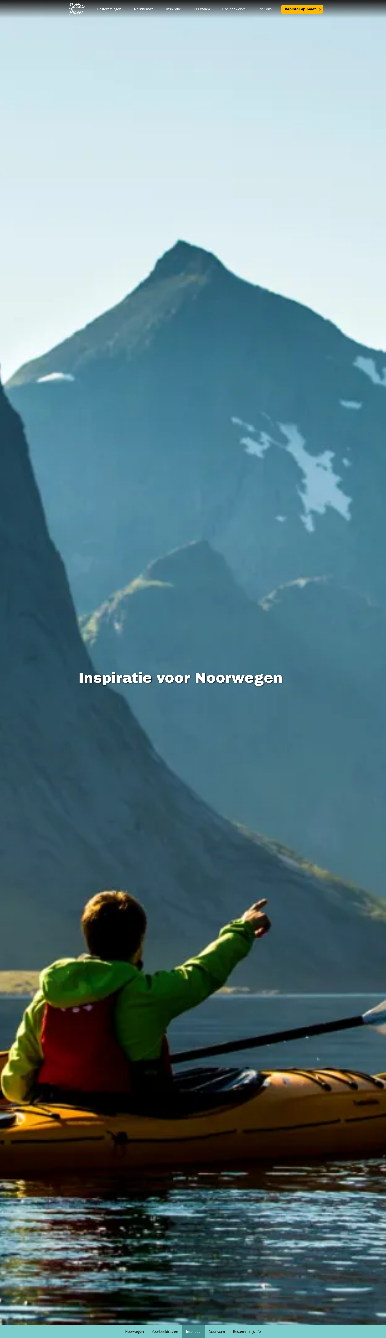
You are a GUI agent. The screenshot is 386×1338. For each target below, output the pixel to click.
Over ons (265, 9)
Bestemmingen (109, 9)
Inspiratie (173, 9)
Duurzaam (202, 9)
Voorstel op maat (300, 9)
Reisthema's (143, 9)
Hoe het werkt (233, 9)
